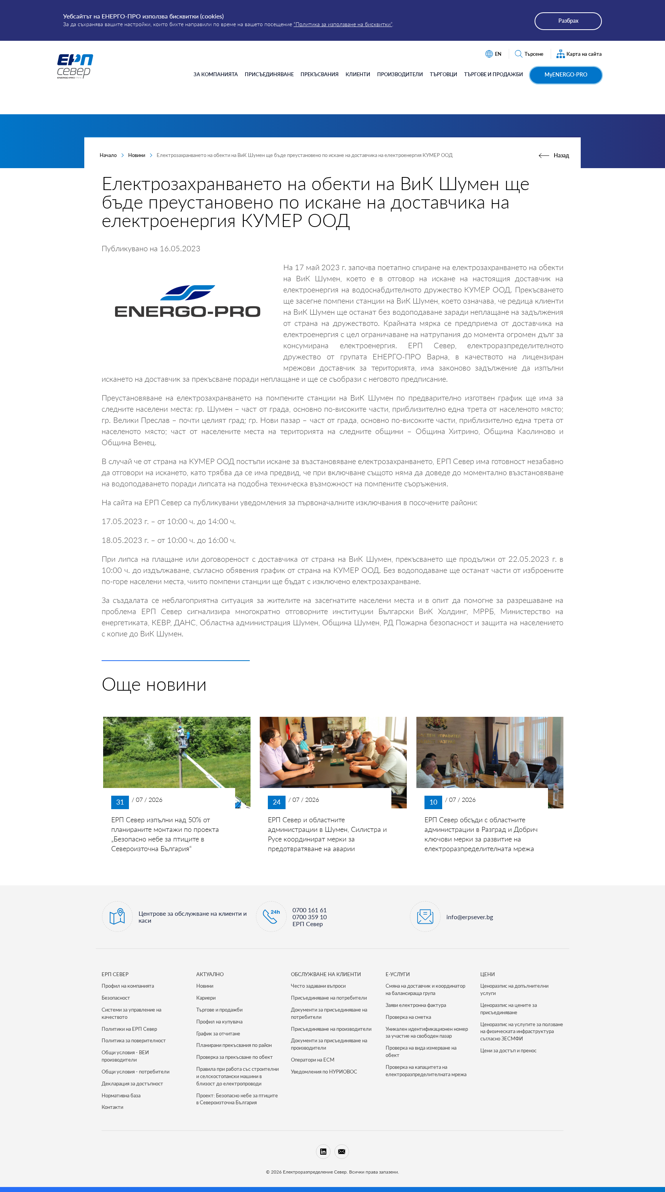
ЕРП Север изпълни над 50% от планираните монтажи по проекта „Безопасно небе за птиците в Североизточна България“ (165, 834)
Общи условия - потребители (135, 1071)
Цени (487, 974)
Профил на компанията (128, 986)
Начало (108, 155)
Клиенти (358, 74)
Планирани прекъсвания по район (234, 1045)
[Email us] (341, 1151)
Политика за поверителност (134, 1040)
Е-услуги (398, 974)
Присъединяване (269, 74)
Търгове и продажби (493, 74)
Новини (136, 155)
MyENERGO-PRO (566, 74)
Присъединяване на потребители (329, 998)
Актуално (210, 974)
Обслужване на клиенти (326, 974)
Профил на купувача (219, 1021)
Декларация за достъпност (132, 1083)
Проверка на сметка (408, 1017)
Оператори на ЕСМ (312, 1060)
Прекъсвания (320, 74)
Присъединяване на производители (331, 1029)
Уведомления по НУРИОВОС (324, 1071)
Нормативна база (121, 1095)
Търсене (534, 54)
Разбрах (568, 20)
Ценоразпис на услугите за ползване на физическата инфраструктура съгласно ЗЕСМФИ (521, 1031)
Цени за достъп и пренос (508, 1050)
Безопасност (116, 998)
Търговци (443, 74)
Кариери (206, 998)
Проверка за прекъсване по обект (234, 1057)
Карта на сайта (584, 54)
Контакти (112, 1107)
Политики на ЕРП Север (129, 1029)
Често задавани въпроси (318, 986)
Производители (400, 74)
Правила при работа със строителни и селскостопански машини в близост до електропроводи (237, 1076)
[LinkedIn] (323, 1151)
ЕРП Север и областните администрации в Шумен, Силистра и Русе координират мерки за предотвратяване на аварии (327, 834)
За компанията (216, 74)
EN (498, 54)
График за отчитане (218, 1033)
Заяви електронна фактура (416, 1005)
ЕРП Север (115, 974)
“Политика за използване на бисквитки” (343, 24)
